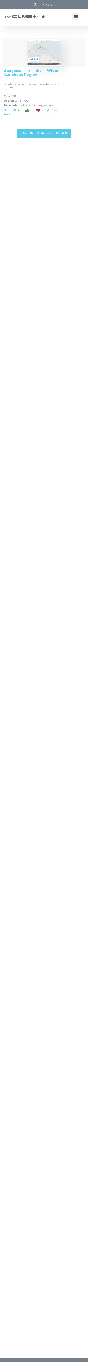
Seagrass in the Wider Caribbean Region (31, 73)
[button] (75, 16)
